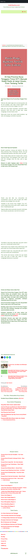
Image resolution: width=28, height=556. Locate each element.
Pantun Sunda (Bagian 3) (6, 485)
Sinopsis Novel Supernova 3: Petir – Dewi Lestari (12, 478)
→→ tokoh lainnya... (5, 528)
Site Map (3, 536)
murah (16, 314)
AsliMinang (3, 545)
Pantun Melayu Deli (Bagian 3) (8, 506)
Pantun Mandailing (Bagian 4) (7, 504)
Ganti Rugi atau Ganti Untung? (8, 412)
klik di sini (21, 398)
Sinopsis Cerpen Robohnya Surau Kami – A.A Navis (13, 470)
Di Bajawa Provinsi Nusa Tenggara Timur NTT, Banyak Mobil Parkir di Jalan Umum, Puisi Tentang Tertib (21, 388)
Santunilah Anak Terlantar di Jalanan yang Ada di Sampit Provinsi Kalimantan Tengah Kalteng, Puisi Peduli (17, 377)
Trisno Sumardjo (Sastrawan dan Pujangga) (11, 515)
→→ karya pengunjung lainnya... (8, 419)
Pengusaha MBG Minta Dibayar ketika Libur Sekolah (13, 418)
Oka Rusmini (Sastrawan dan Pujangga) (10, 526)
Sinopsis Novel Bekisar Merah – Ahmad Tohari (11, 468)
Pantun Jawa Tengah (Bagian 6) (8, 497)
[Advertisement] (14, 29)
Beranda (4, 45)
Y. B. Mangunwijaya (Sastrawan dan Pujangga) (11, 517)
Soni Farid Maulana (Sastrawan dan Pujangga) (11, 524)
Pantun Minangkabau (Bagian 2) (8, 501)
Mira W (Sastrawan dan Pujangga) (8, 522)
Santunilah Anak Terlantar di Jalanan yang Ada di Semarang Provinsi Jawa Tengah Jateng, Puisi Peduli (17, 371)
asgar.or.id (3, 543)
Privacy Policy (4, 539)
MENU (25, 11)
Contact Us (3, 541)
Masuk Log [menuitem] (3, 1)
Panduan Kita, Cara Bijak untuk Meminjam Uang (17, 365)
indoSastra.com (14, 5)
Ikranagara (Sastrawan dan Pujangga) (9, 520)
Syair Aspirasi (9, 382)
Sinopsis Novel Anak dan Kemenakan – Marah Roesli (13, 476)
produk (2, 315)
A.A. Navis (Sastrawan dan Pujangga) (9, 513)
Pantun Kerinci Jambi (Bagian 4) (8, 499)
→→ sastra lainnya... (5, 480)
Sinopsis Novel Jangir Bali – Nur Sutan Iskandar (12, 462)
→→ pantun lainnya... (6, 507)
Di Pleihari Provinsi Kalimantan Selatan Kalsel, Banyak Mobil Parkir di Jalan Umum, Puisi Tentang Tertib (7, 388)
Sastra (21, 163)
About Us (3, 534)
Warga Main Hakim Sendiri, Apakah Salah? (10, 404)
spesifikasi (15, 315)
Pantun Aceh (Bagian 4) (6, 495)
